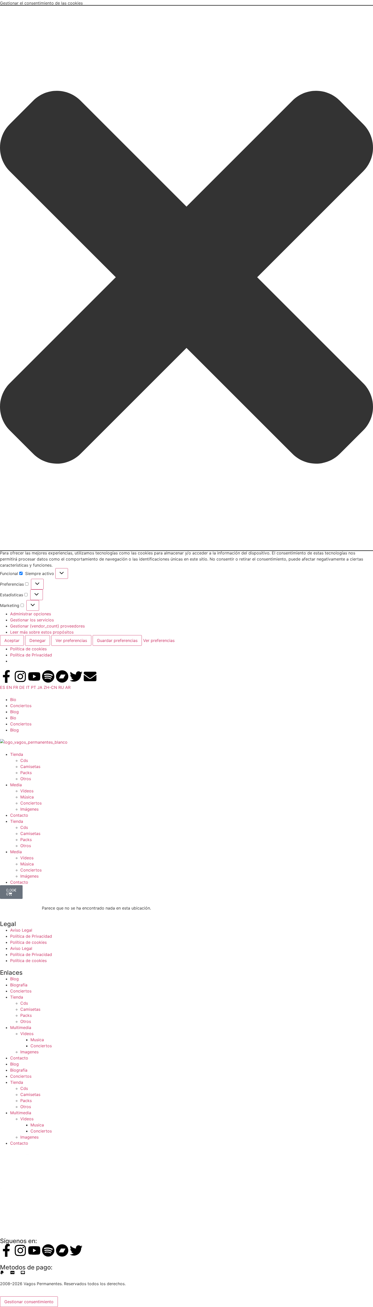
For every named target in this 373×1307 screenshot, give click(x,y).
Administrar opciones (30, 613)
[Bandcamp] (62, 676)
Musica (37, 1039)
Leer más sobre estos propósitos (42, 632)
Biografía (18, 984)
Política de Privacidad (31, 654)
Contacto (19, 815)
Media (16, 784)
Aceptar (12, 640)
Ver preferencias (71, 640)
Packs (26, 772)
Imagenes (29, 1051)
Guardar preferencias (117, 640)
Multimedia (20, 1027)
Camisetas (30, 766)
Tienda (16, 754)
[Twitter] (76, 676)
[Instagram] (20, 676)
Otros (25, 778)
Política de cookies (28, 648)
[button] (186, 278)
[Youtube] (34, 676)
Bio (13, 699)
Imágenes (29, 809)
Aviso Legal (21, 930)
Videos (26, 1033)
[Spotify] (48, 676)
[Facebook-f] (6, 676)
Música (27, 796)
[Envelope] (90, 676)
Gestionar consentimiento (29, 1301)
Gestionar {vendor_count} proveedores (47, 626)
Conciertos (20, 705)
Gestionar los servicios (32, 619)
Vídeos (26, 790)
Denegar (37, 640)
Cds (24, 760)
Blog (14, 711)
